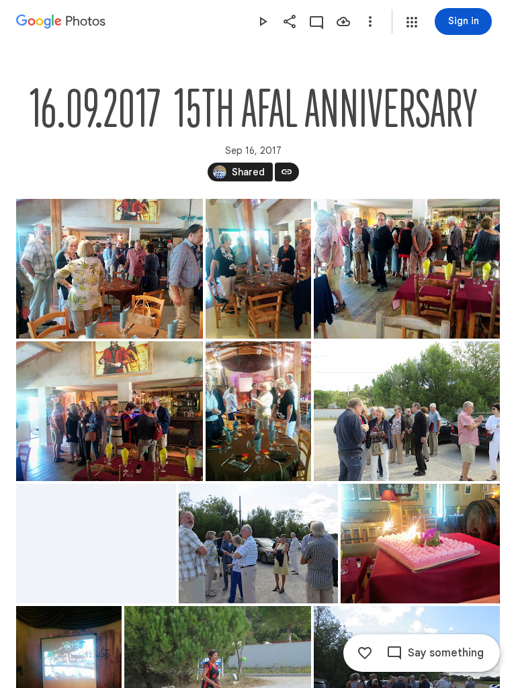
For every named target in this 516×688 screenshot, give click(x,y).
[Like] (364, 653)
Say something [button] (446, 653)
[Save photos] (343, 21)
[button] (411, 22)
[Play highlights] (263, 21)
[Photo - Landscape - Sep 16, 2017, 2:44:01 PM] (258, 543)
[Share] (289, 21)
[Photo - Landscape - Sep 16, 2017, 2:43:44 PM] (407, 411)
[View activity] (316, 21)
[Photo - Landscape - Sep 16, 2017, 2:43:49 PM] (96, 543)
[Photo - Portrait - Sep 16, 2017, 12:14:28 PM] (258, 269)
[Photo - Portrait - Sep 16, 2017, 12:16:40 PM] (258, 411)
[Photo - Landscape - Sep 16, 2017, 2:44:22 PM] (420, 543)
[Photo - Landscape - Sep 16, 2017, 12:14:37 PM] (407, 269)
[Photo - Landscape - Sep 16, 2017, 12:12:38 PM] (109, 269)
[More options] (370, 21)
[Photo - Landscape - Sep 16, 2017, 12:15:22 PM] (109, 411)
